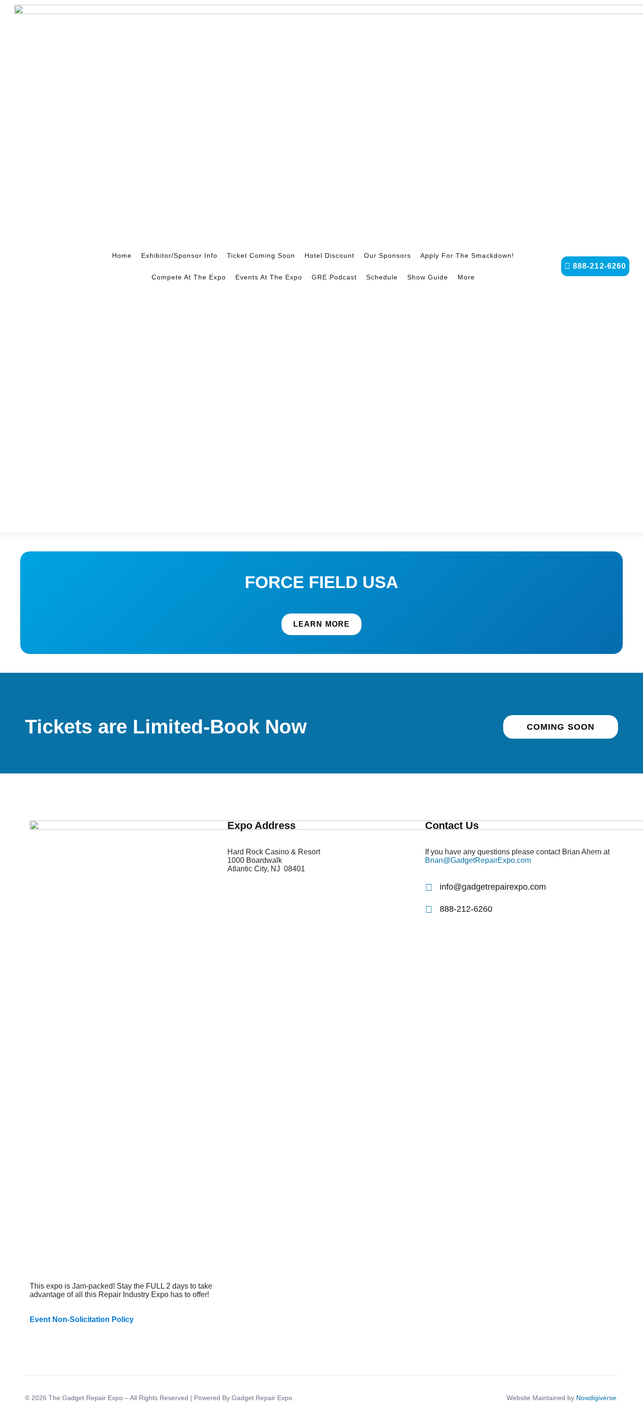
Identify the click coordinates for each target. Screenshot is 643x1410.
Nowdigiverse (596, 1398)
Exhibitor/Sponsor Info (179, 255)
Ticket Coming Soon (261, 255)
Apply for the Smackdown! (467, 255)
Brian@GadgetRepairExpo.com (478, 860)
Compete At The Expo (189, 277)
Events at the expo (268, 277)
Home (122, 255)
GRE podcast (334, 277)
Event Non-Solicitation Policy (82, 1319)
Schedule (382, 277)
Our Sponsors (387, 255)
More (466, 277)
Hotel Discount (329, 255)
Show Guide (427, 277)
